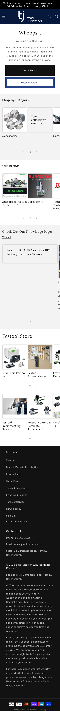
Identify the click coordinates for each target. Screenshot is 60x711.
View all (6, 237)
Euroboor (34, 201)
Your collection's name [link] (38, 120)
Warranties (12, 481)
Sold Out (11, 515)
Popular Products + (16, 521)
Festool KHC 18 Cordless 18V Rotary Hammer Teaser (28, 252)
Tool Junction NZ (26, 710)
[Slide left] (23, 152)
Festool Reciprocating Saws (11, 426)
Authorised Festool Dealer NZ (14, 203)
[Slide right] (36, 152)
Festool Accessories (35, 374)
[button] (3, 16)
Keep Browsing (30, 82)
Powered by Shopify (39, 710)
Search (10, 460)
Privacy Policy (14, 474)
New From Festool (14, 373)
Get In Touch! (30, 70)
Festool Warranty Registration (22, 467)
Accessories (10, 136)
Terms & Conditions (16, 488)
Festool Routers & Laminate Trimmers (39, 426)
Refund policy (13, 508)
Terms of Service (15, 502)
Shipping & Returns (16, 495)
